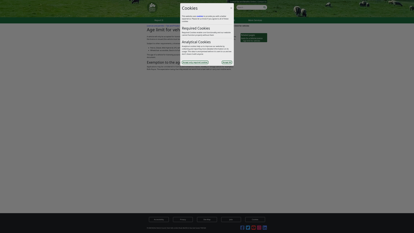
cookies (200, 16)
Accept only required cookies (195, 62)
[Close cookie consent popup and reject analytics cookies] (231, 8)
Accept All (227, 62)
